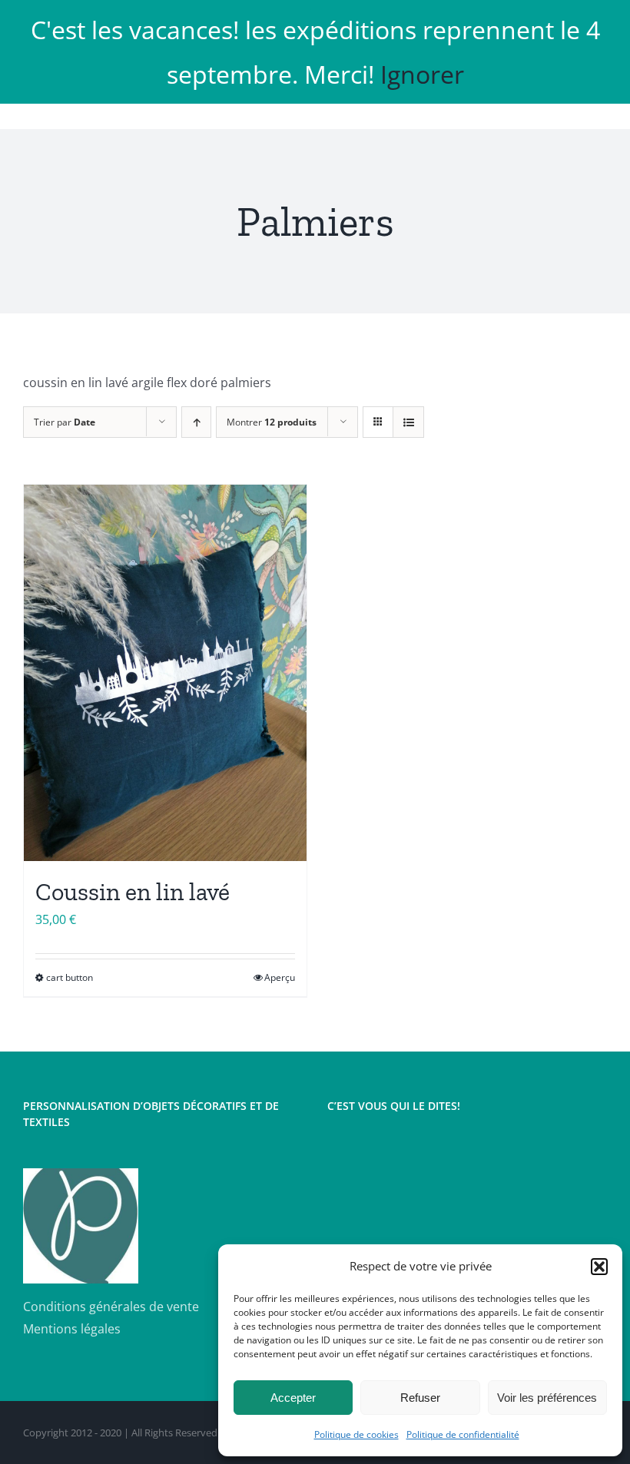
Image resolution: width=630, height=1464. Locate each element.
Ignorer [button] (422, 74)
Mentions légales (72, 1328)
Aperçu (279, 977)
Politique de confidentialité (462, 1434)
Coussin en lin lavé (132, 891)
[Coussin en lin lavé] (165, 673)
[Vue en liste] (408, 422)
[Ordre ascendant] (196, 422)
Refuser (420, 1397)
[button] (599, 1266)
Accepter (293, 1397)
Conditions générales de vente (111, 1306)
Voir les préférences (547, 1397)
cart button (69, 977)
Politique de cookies (356, 1434)
